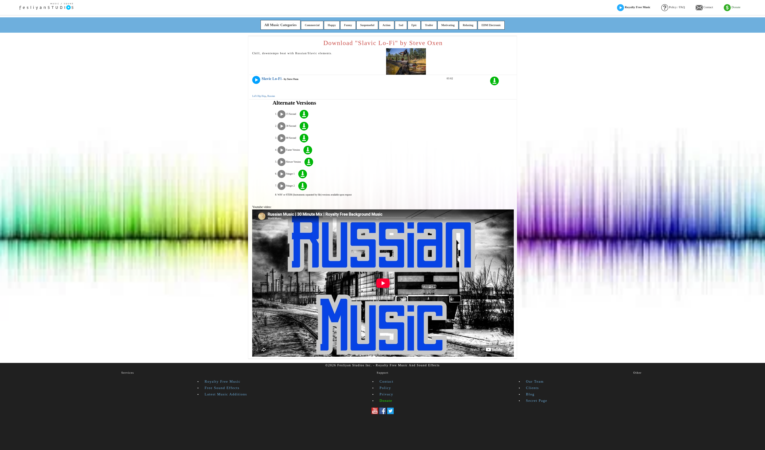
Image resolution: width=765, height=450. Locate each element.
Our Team (535, 381)
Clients (532, 388)
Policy (385, 388)
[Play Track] (256, 80)
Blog (530, 394)
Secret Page (536, 401)
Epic (414, 25)
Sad (401, 25)
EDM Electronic (491, 25)
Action (386, 25)
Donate (735, 7)
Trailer (429, 25)
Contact (708, 7)
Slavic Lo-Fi (271, 79)
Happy (332, 25)
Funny (348, 25)
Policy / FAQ (676, 7)
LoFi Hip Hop (259, 96)
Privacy (386, 394)
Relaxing (468, 25)
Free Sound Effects (222, 388)
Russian (271, 96)
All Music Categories (280, 25)
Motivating (448, 25)
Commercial (312, 25)
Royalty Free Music (637, 7)
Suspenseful (367, 25)
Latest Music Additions (226, 394)
